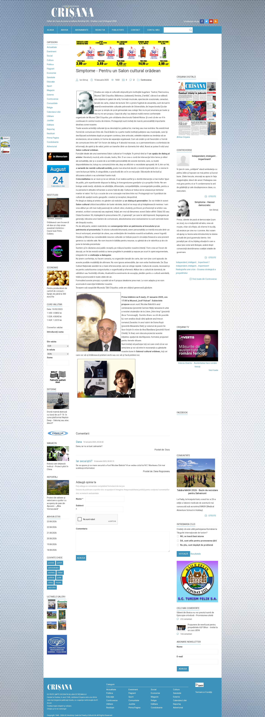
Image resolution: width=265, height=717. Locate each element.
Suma (49, 357)
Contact (135, 30)
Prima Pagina (53, 138)
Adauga (183, 669)
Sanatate (51, 77)
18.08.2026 (52, 550)
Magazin (51, 90)
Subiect (80, 507)
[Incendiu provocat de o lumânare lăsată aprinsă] (62, 625)
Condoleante (53, 142)
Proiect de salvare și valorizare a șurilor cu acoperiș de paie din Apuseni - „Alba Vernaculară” (56, 503)
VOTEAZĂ (183, 554)
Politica (50, 64)
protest (51, 563)
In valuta (51, 349)
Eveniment (51, 51)
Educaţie (51, 81)
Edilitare (50, 125)
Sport (49, 86)
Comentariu (80, 528)
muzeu (58, 582)
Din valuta (51, 341)
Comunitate (52, 103)
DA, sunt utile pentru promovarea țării (198, 540)
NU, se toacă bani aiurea (192, 536)
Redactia (100, 30)
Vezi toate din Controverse (204, 279)
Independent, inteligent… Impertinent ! (193, 262)
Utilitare (50, 116)
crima (50, 582)
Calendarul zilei (53, 112)
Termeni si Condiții (203, 692)
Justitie (50, 120)
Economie (51, 73)
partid (59, 563)
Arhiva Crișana (183, 137)
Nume (79, 499)
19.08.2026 (52, 544)
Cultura (50, 60)
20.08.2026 (52, 538)
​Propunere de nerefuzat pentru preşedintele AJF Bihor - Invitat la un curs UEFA (203, 627)
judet (59, 577)
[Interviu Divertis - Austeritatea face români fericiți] (197, 345)
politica (51, 577)
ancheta (51, 573)
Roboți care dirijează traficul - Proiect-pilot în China (57, 466)
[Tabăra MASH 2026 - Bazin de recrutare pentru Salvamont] (52, 625)
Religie (50, 107)
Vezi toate (213, 370)
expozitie (51, 587)
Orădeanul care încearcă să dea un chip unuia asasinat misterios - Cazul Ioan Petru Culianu (58, 228)
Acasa (50, 30)
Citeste (212, 196)
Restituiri (51, 133)
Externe (50, 94)
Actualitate (52, 47)
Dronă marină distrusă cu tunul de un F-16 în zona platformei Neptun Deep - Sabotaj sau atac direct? (58, 417)
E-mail (180, 656)
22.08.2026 (52, 527)
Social (49, 56)
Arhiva (64, 30)
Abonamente (81, 30)
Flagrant (50, 69)
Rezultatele (196, 554)
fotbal (60, 573)
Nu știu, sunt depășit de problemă (196, 545)
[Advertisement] (197, 303)
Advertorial (52, 146)
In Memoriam (60, 156)
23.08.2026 (52, 521)
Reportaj (51, 129)
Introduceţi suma (55, 332)
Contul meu (153, 30)
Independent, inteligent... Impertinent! (192, 266)
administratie (53, 568)
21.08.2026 (52, 533)
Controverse (52, 99)
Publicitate (118, 30)
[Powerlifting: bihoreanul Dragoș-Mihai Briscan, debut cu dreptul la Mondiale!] (52, 604)
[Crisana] (73, 12)
